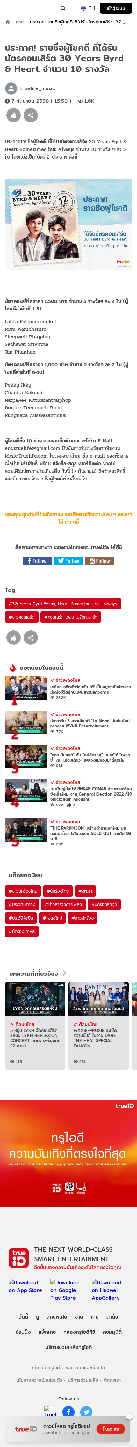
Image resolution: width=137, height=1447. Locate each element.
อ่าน (20, 22)
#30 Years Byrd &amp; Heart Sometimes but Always (63, 603)
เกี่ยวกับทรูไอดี (46, 1367)
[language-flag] (83, 8)
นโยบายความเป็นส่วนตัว (39, 1380)
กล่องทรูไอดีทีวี (79, 1332)
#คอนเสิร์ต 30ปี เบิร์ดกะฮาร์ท (70, 617)
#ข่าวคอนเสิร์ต (22, 617)
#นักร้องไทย (58, 891)
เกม (95, 1317)
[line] (50, 1412)
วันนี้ (23, 1317)
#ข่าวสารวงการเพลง (63, 904)
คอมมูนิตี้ (112, 1332)
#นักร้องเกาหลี (22, 931)
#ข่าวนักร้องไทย (23, 891)
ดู (37, 1317)
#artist (85, 891)
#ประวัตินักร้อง (22, 904)
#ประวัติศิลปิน (21, 918)
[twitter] (86, 1412)
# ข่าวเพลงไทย (65, 680)
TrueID (18, 8)
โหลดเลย (111, 1428)
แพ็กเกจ (47, 1332)
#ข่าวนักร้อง (82, 918)
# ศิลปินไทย (22, 1024)
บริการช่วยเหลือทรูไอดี (68, 1347)
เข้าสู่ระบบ (116, 8)
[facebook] (68, 1412)
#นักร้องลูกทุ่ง (104, 904)
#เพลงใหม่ (52, 918)
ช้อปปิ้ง (23, 1332)
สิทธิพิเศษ (57, 1317)
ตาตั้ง (112, 1317)
